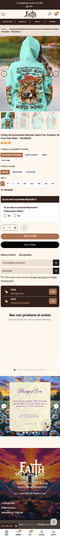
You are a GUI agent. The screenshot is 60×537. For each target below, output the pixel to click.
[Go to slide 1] (23, 432)
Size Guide (8, 190)
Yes (9, 215)
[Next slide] (56, 406)
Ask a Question (25, 255)
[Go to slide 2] (27, 432)
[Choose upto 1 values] (13, 211)
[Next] (56, 74)
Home (3, 29)
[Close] (16, 526)
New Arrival (7, 22)
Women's (22, 22)
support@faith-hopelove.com (32, 493)
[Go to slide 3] (30, 432)
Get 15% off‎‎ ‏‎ (7, 526)
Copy (53, 291)
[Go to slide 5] (36, 432)
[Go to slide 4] (33, 432)
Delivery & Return (8, 255)
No (18, 215)
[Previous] (4, 74)
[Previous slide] (3, 406)
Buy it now (30, 244)
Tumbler (52, 22)
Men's (37, 22)
